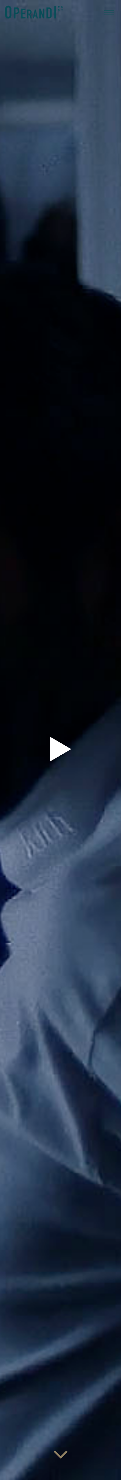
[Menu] (109, 12)
